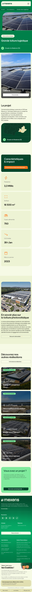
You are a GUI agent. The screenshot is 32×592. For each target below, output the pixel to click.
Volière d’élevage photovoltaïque (5, 549)
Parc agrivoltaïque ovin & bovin (7, 553)
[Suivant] (27, 90)
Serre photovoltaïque (6, 542)
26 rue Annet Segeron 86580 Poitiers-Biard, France (6, 527)
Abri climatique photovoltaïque (4, 545)
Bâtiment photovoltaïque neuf (24, 542)
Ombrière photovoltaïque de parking (23, 559)
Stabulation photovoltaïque (22, 544)
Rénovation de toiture (22, 550)
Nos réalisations (10, 9)
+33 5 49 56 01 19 (21, 525)
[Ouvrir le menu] (28, 3)
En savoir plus (4, 508)
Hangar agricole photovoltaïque (23, 545)
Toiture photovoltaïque (22, 556)
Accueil (3, 9)
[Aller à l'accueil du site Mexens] (10, 500)
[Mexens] (7, 3)
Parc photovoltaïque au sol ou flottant (24, 553)
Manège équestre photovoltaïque (23, 547)
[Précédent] (23, 90)
